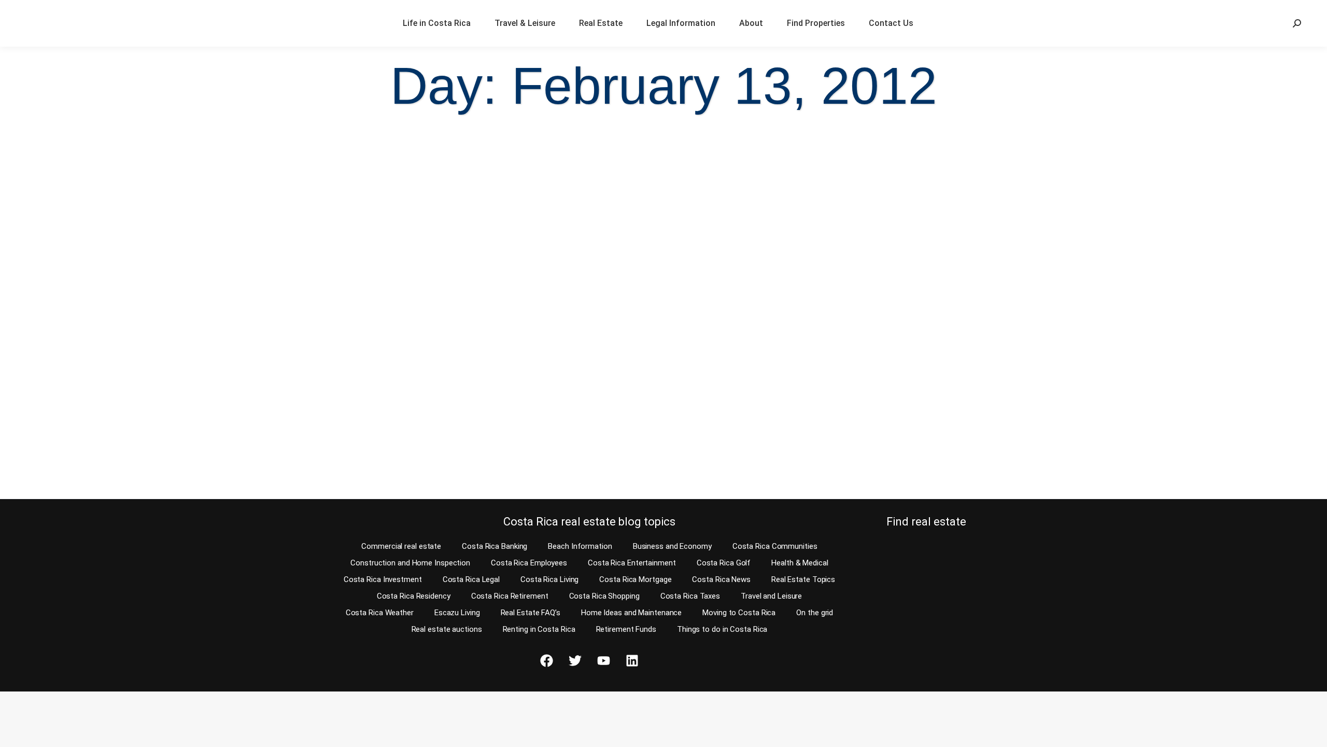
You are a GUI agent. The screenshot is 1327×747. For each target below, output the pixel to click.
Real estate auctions (447, 629)
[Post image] (171, 245)
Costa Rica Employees (529, 563)
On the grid (814, 612)
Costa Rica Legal (471, 579)
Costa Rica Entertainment (632, 563)
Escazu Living (457, 612)
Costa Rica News (721, 579)
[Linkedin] (632, 661)
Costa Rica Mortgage (635, 579)
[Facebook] (546, 661)
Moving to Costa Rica (738, 612)
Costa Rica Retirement (509, 596)
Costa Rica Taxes (690, 596)
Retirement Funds (626, 629)
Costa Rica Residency (413, 596)
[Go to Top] (1311, 731)
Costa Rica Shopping (604, 596)
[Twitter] (575, 661)
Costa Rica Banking (494, 546)
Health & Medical (799, 563)
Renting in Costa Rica (539, 629)
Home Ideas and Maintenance (631, 612)
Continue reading (63, 471)
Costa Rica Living (549, 579)
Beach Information (580, 546)
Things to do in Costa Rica (722, 629)
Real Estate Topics (803, 579)
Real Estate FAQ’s (530, 612)
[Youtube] (603, 661)
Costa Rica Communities (774, 546)
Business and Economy (672, 546)
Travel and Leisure (771, 596)
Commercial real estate (401, 546)
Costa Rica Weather (380, 612)
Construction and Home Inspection (410, 563)
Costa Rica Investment (383, 579)
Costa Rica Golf (724, 563)
